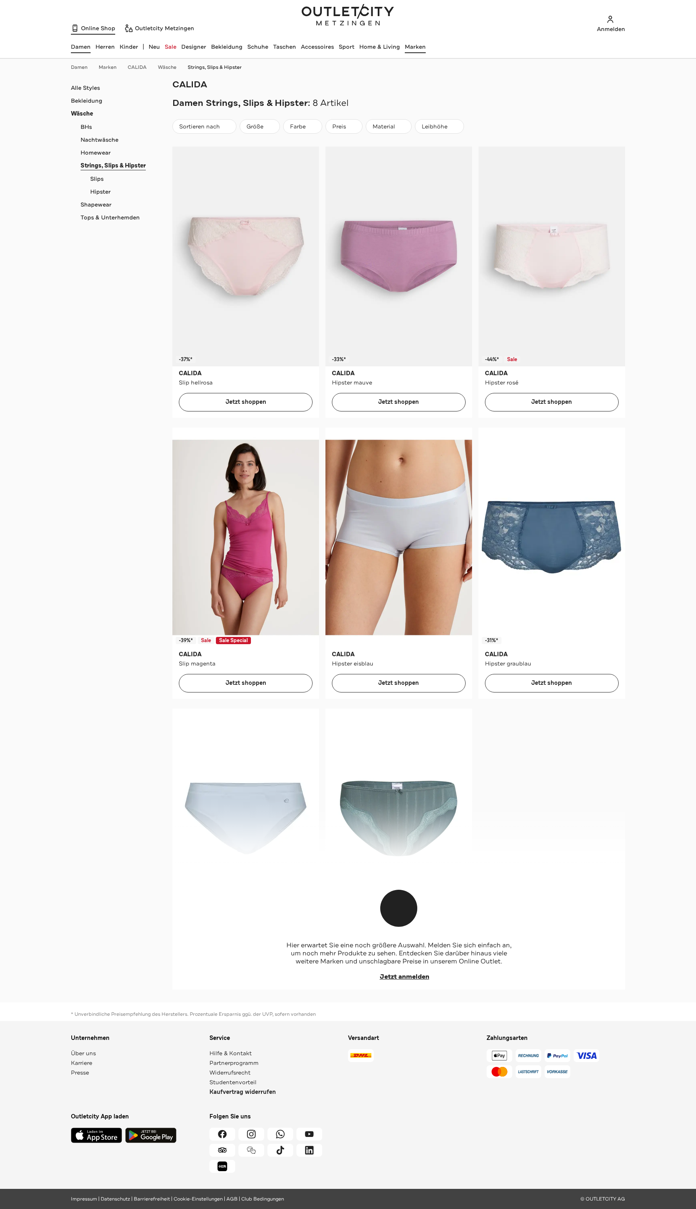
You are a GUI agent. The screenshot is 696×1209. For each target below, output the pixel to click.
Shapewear (96, 204)
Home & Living (379, 46)
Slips (97, 178)
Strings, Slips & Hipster (215, 67)
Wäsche (167, 67)
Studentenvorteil (233, 1082)
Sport (346, 46)
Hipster (100, 191)
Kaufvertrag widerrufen (242, 1092)
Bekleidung (226, 46)
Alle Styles (85, 87)
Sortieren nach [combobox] (199, 128)
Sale (170, 46)
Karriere (81, 1062)
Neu (154, 46)
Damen (79, 67)
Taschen (284, 46)
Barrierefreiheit (152, 1199)
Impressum (84, 1199)
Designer (193, 46)
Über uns (83, 1053)
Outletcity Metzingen (348, 15)
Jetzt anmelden (404, 976)
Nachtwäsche (99, 139)
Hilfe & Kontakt (230, 1053)
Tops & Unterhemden (110, 217)
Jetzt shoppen (246, 402)
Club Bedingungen (262, 1199)
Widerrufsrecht (230, 1072)
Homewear (96, 152)
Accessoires (317, 46)
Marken (415, 46)
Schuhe (257, 46)
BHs (86, 126)
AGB (232, 1199)
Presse (80, 1072)
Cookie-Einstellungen (198, 1199)
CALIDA (137, 67)
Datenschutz (115, 1199)
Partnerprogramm (234, 1062)
